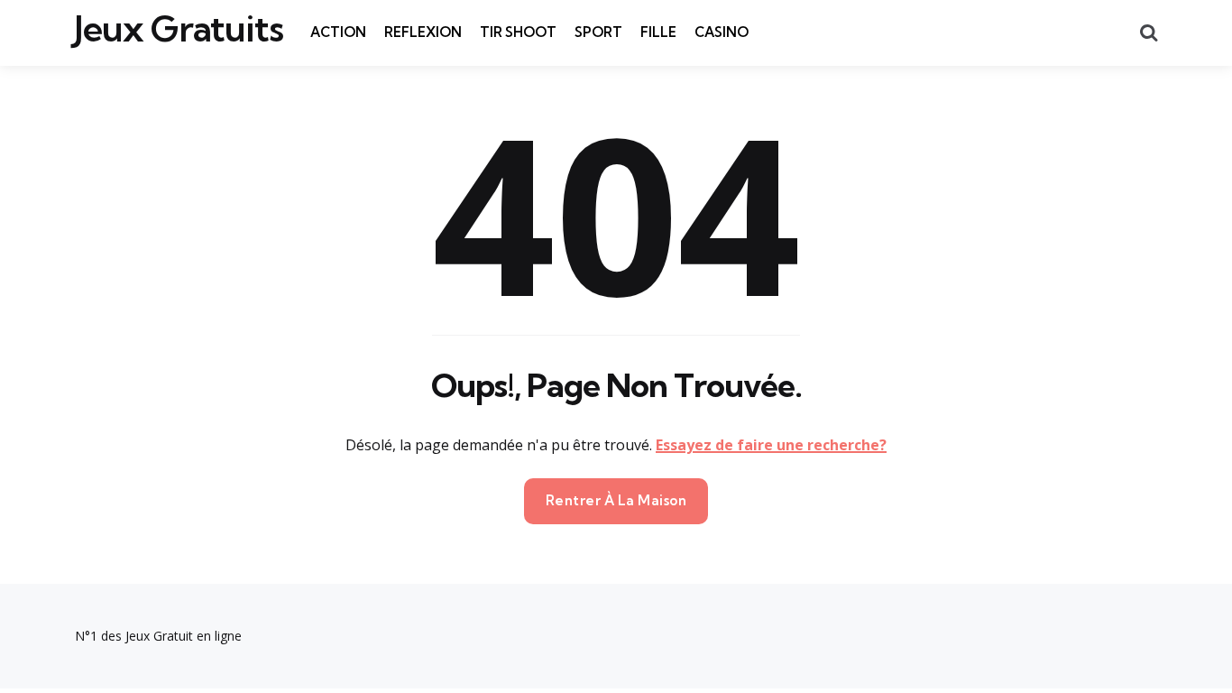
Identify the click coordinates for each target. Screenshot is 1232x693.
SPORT (598, 32)
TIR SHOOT (518, 32)
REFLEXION (423, 32)
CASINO (721, 32)
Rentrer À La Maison (616, 500)
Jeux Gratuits (179, 29)
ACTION (338, 32)
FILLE (658, 32)
